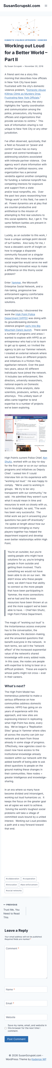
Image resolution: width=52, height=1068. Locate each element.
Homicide (42, 40)
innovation (11, 885)
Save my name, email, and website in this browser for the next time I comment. (27, 1028)
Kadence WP (38, 1059)
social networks (14, 890)
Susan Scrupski (15, 66)
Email (10, 1003)
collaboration (12, 879)
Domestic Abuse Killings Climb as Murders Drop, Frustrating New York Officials (25, 94)
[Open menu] (46, 5)
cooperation (29, 879)
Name (10, 989)
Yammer (16, 282)
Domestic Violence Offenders (20, 40)
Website (10, 1017)
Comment (12, 948)
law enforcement (29, 885)
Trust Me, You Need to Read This (11, 911)
